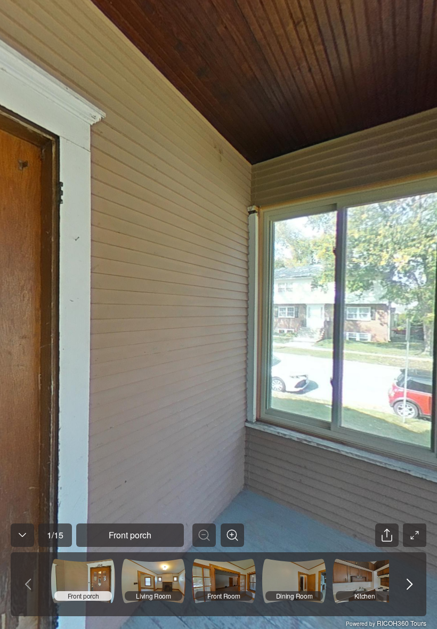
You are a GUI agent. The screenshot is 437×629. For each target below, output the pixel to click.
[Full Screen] (414, 535)
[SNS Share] (387, 535)
